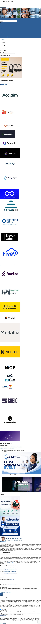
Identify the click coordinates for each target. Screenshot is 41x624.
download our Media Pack (11, 562)
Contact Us (4, 32)
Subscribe (4, 31)
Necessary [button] (2, 608)
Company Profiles (6, 27)
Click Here (12, 579)
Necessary (3, 609)
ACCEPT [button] (9, 592)
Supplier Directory (6, 26)
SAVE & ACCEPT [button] (3, 623)
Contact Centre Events (7, 28)
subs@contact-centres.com (10, 574)
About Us (6, 33)
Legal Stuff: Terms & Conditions (13, 35)
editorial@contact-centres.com (10, 569)
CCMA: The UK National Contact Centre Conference (11, 446)
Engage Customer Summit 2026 (7, 448)
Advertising (4, 29)
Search (1, 19)
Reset (5, 84)
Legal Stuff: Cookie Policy (13, 37)
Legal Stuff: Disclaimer (13, 36)
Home (3, 24)
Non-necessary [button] (3, 615)
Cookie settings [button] (3, 592)
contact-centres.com (12, 584)
